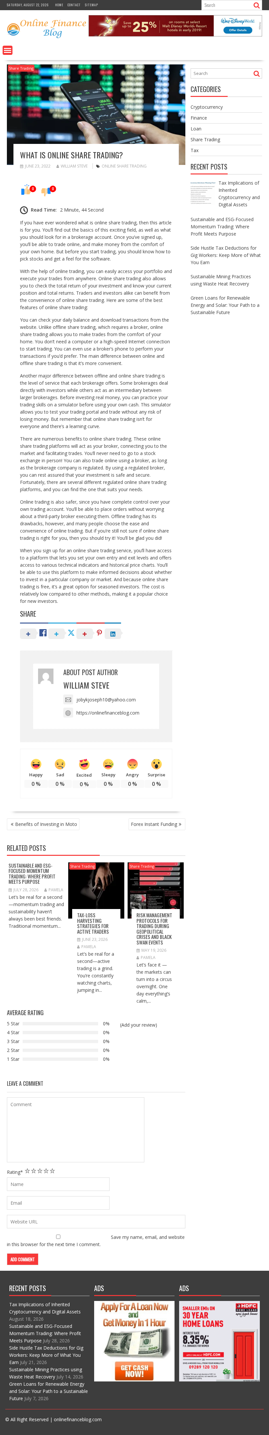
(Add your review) (138, 1025)
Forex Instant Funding (154, 824)
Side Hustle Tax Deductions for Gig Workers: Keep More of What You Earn (46, 1355)
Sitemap (91, 4)
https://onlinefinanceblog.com (107, 713)
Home (59, 4)
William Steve (74, 166)
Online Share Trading (124, 166)
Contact (74, 4)
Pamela (56, 890)
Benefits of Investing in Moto (46, 824)
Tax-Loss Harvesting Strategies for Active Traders (93, 923)
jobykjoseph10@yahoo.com (106, 699)
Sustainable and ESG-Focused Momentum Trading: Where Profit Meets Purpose (32, 873)
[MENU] (7, 50)
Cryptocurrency (207, 107)
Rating (15, 1172)
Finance (199, 118)
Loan (196, 128)
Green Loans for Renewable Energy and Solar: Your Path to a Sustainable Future (48, 1391)
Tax (194, 150)
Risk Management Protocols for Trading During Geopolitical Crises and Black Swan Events (154, 928)
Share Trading (21, 68)
